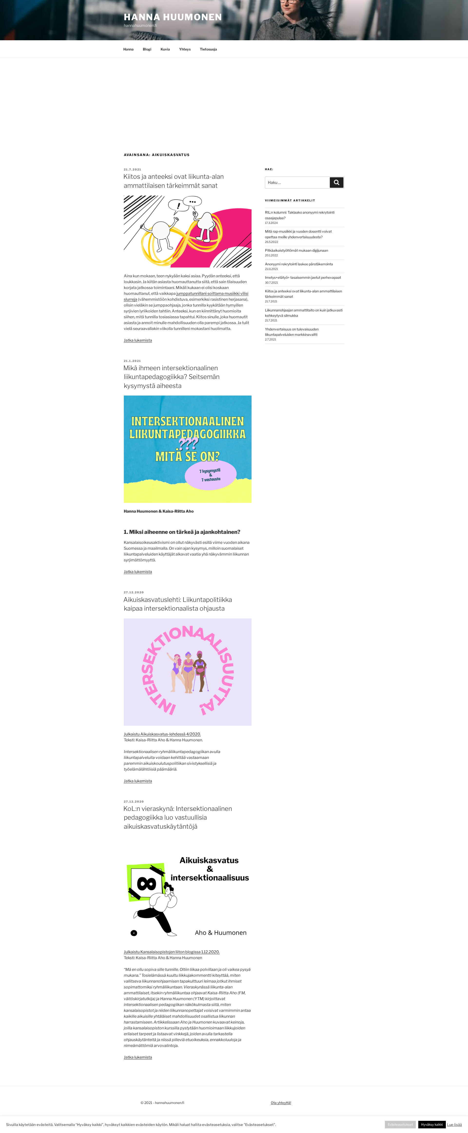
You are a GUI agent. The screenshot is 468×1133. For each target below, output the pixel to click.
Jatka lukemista (138, 340)
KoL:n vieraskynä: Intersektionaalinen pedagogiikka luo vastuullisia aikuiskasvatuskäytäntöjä (177, 817)
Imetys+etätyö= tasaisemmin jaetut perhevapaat (303, 277)
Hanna (128, 49)
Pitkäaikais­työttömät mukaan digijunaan (296, 250)
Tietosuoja (208, 49)
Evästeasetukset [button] (400, 1124)
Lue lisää (454, 1125)
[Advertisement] (234, 94)
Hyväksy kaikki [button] (432, 1124)
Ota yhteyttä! (281, 1103)
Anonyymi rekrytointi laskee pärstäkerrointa (299, 264)
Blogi (147, 49)
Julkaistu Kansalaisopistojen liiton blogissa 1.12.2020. (172, 952)
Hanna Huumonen (173, 17)
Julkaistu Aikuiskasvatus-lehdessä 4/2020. (162, 734)
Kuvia (165, 49)
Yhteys (185, 49)
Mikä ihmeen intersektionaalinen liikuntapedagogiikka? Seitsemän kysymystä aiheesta (171, 376)
